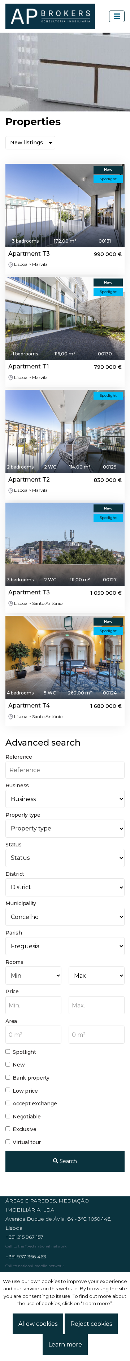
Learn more (65, 1344)
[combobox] (33, 1005)
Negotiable (27, 1116)
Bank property (31, 1078)
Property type (22, 815)
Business (17, 785)
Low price (25, 1091)
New (19, 1064)
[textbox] (33, 1006)
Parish (13, 932)
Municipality (20, 903)
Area (11, 1021)
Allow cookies (37, 1323)
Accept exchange (35, 1103)
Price (12, 991)
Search (67, 1161)
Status (13, 844)
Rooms (14, 962)
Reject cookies (91, 1323)
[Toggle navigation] (117, 16)
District (14, 874)
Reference (18, 757)
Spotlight (24, 1052)
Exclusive (24, 1129)
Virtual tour (27, 1142)
